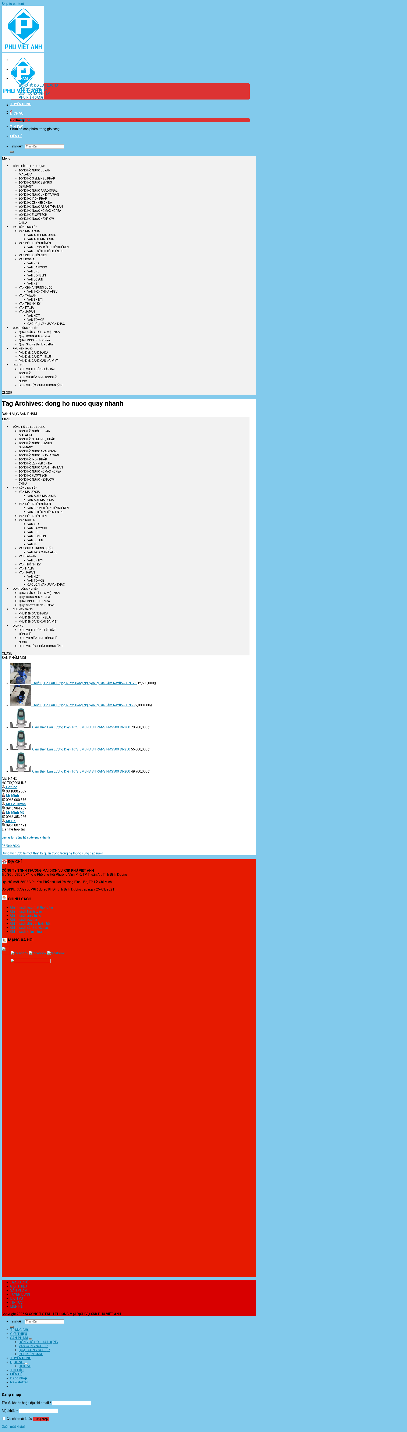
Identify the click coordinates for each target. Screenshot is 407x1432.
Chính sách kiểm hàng (26, 932)
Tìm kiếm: (17, 146)
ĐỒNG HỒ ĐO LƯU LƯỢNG (38, 85)
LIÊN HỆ (16, 136)
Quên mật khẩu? (13, 1427)
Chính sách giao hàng (25, 915)
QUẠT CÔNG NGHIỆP (34, 93)
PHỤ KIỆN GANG (31, 97)
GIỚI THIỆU (18, 69)
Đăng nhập (41, 1419)
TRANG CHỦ (19, 60)
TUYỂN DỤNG (20, 104)
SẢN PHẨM (19, 79)
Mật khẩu (10, 1411)
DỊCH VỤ (17, 113)
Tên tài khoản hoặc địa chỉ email (26, 1403)
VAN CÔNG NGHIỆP (33, 89)
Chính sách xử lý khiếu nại (29, 928)
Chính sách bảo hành (25, 919)
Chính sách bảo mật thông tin (31, 907)
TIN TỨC (17, 127)
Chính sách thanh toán (26, 911)
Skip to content (13, 4)
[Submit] (12, 152)
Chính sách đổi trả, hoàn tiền (30, 923)
